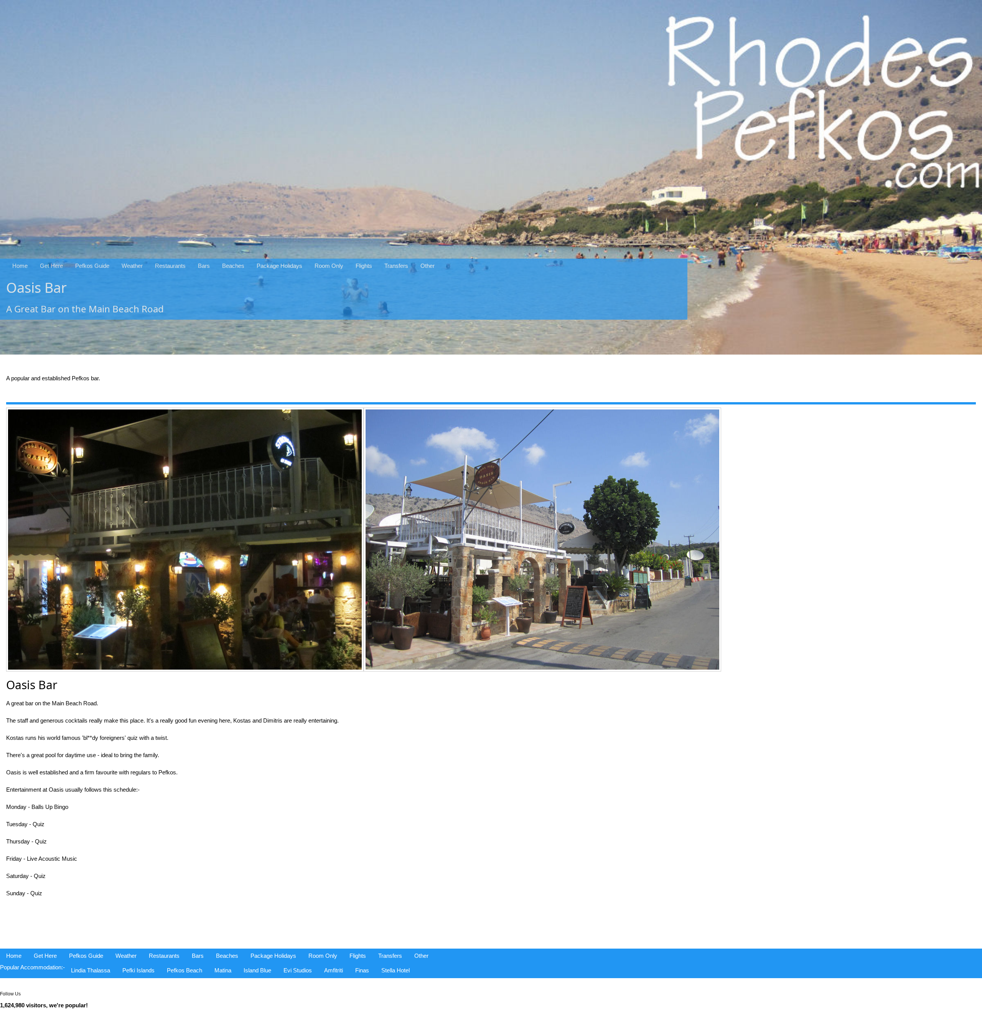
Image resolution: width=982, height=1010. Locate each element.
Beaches (233, 265)
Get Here (51, 265)
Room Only (329, 265)
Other (427, 265)
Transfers (396, 265)
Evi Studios (297, 970)
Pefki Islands (138, 970)
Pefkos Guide (92, 265)
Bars (204, 265)
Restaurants (170, 265)
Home (20, 265)
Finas (362, 970)
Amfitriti (333, 970)
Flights (364, 265)
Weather (132, 265)
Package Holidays (279, 265)
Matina (222, 970)
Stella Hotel (395, 970)
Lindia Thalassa (90, 970)
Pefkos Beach (184, 970)
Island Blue (257, 970)
